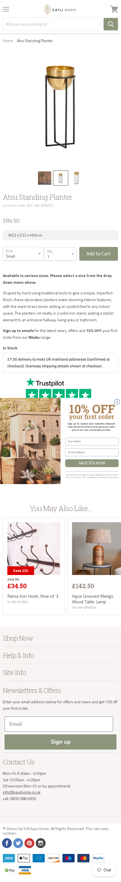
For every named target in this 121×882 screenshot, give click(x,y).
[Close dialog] (117, 401)
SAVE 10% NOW (92, 463)
